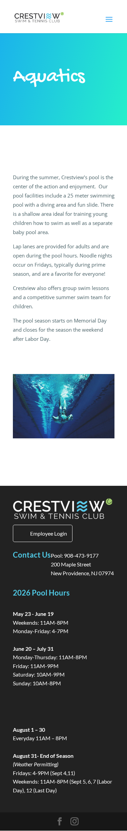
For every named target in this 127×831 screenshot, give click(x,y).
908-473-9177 (81, 555)
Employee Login (48, 533)
